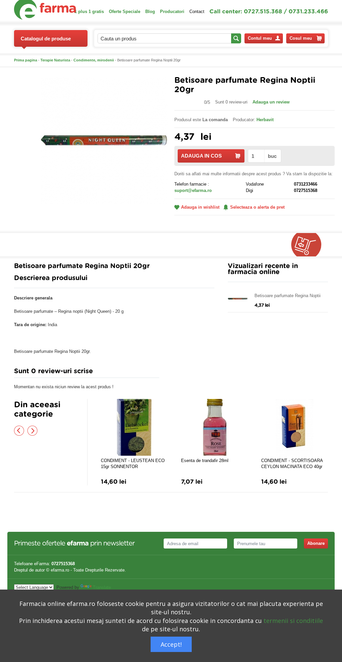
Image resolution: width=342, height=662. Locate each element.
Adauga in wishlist (200, 207)
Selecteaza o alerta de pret (257, 207)
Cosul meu (301, 38)
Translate (102, 587)
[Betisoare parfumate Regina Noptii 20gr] (104, 140)
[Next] (32, 431)
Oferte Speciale (124, 11)
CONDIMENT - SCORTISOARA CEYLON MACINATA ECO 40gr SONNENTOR (292, 464)
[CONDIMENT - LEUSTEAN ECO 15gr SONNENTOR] (134, 427)
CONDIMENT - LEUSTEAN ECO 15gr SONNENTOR (133, 463)
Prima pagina (25, 60)
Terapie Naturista (55, 60)
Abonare (316, 543)
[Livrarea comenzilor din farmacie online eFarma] (309, 244)
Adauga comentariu (191, 372)
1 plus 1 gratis (89, 11)
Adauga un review (271, 101)
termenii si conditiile (293, 621)
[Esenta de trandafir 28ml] (214, 427)
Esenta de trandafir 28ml (204, 460)
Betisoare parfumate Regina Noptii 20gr (287, 296)
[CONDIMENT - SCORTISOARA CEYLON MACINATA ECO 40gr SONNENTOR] (294, 427)
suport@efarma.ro (193, 190)
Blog (150, 11)
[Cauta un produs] (236, 38)
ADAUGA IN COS (201, 156)
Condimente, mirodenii (93, 60)
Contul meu (260, 38)
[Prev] (19, 431)
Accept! (171, 644)
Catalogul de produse (46, 38)
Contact (196, 11)
